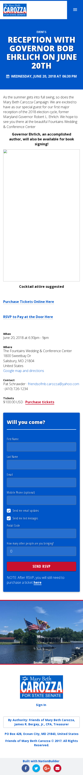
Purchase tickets (39, 402)
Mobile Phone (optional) (21, 492)
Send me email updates (25, 511)
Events (41, 32)
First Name (13, 439)
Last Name (12, 457)
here (38, 582)
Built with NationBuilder (41, 761)
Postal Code (13, 525)
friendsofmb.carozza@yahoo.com (53, 384)
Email (10, 474)
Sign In (41, 705)
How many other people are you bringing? (30, 543)
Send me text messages (25, 518)
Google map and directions (23, 370)
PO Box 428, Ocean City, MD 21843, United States (42, 734)
